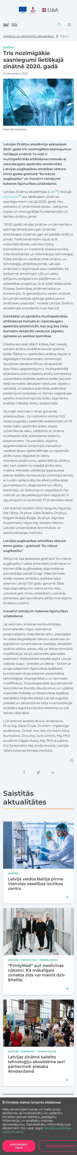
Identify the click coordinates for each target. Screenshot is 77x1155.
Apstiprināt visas (19, 1146)
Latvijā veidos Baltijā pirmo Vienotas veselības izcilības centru (35, 883)
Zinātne (8, 47)
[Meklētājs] (59, 25)
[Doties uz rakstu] (67, 897)
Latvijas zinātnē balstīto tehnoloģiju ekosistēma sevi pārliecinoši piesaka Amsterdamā (36, 1063)
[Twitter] (38, 772)
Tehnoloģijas (48, 959)
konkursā (10, 197)
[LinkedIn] (52, 772)
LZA (51, 192)
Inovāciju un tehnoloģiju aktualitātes (28, 36)
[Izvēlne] (69, 25)
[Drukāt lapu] (71, 760)
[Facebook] (24, 772)
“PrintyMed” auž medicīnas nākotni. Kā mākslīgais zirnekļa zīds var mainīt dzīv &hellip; (36, 972)
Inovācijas (29, 959)
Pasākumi (28, 1051)
